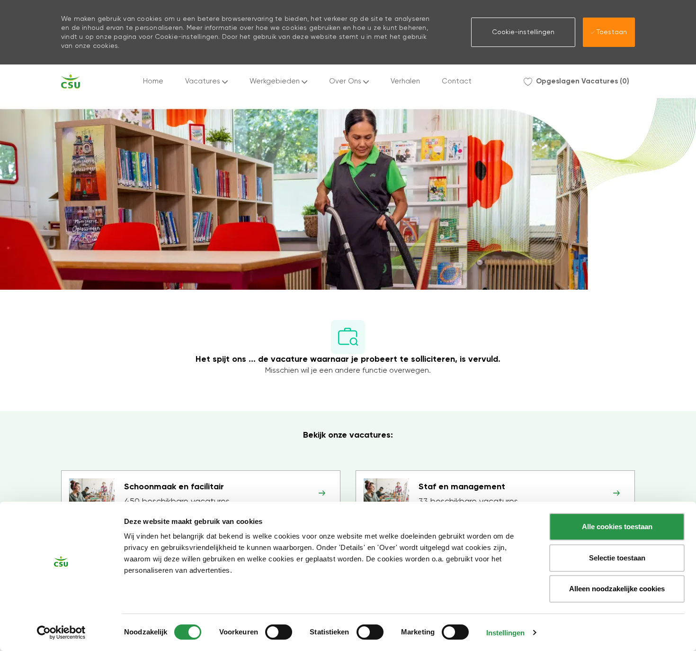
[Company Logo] (70, 81)
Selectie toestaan (617, 558)
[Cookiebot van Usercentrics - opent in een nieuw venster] (61, 632)
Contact (457, 81)
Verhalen (405, 81)
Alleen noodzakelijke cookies (617, 589)
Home (153, 81)
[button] (523, 32)
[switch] (278, 632)
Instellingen (505, 633)
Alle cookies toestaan (617, 527)
